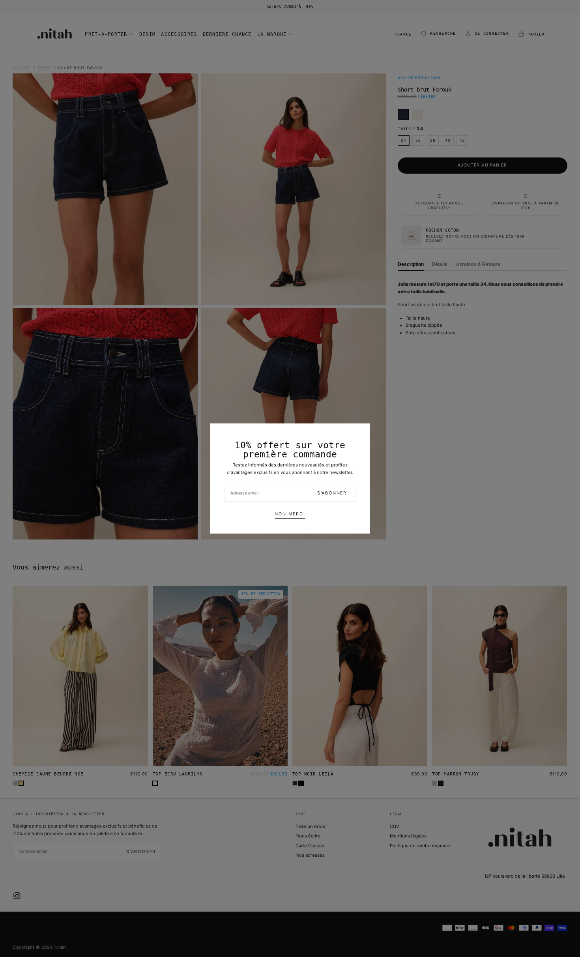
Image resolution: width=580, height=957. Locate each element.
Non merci (290, 514)
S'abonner (332, 493)
